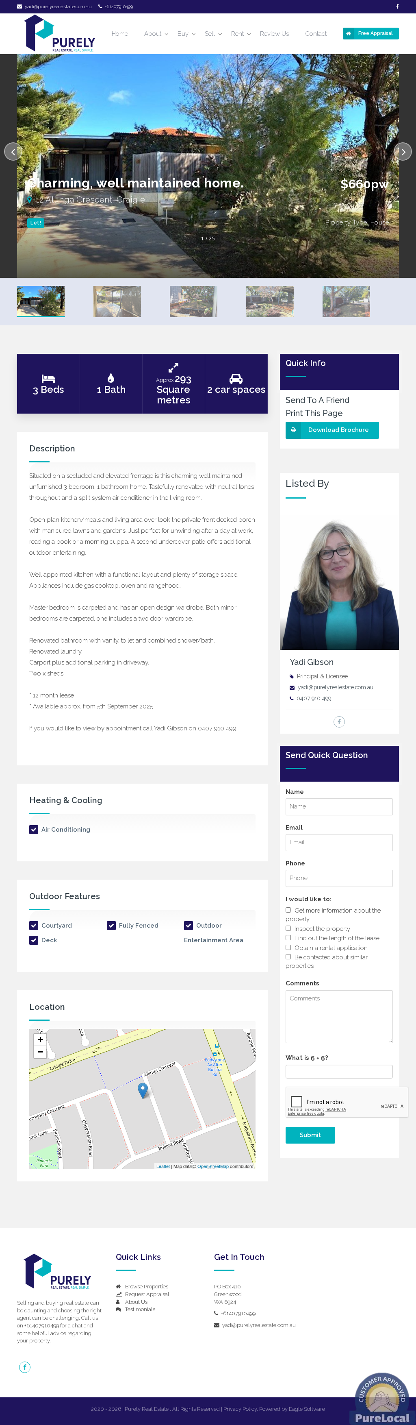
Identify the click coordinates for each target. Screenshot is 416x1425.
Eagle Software (307, 1409)
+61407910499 (118, 6)
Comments (302, 983)
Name (295, 791)
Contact (316, 33)
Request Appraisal (146, 1294)
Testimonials (139, 1309)
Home (120, 33)
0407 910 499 (314, 698)
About (152, 33)
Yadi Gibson (312, 662)
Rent (237, 33)
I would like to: (309, 899)
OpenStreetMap (213, 1166)
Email (294, 827)
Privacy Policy (240, 1409)
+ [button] (40, 1040)
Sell (210, 33)
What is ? (307, 1057)
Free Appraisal (375, 33)
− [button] (40, 1052)
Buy (183, 33)
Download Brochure (338, 430)
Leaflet (163, 1166)
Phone (295, 863)
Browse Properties (146, 1286)
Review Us (274, 33)
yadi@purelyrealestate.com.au (58, 6)
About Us (135, 1302)
